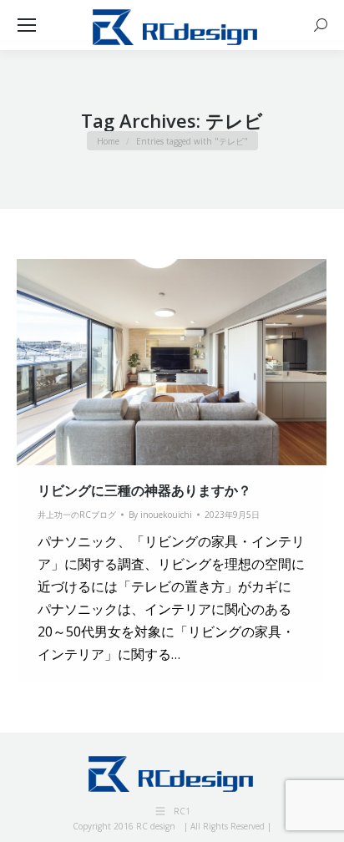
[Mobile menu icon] (27, 25)
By (160, 514)
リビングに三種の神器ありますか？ (144, 490)
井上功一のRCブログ (77, 514)
